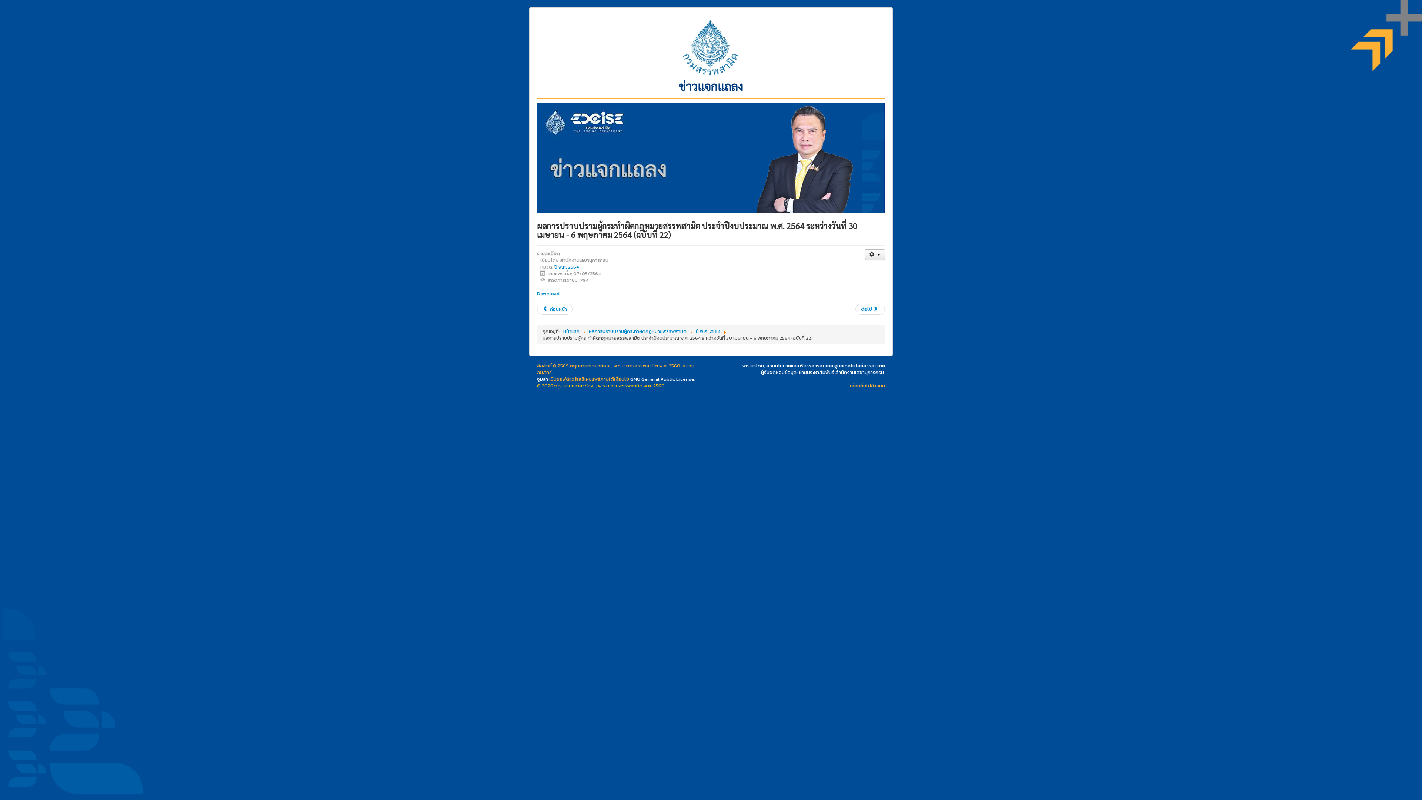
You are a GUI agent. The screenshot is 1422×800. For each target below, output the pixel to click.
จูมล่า (542, 379)
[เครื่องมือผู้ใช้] (875, 254)
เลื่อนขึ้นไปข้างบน (867, 385)
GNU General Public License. (662, 379)
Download (548, 293)
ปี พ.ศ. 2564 (566, 266)
